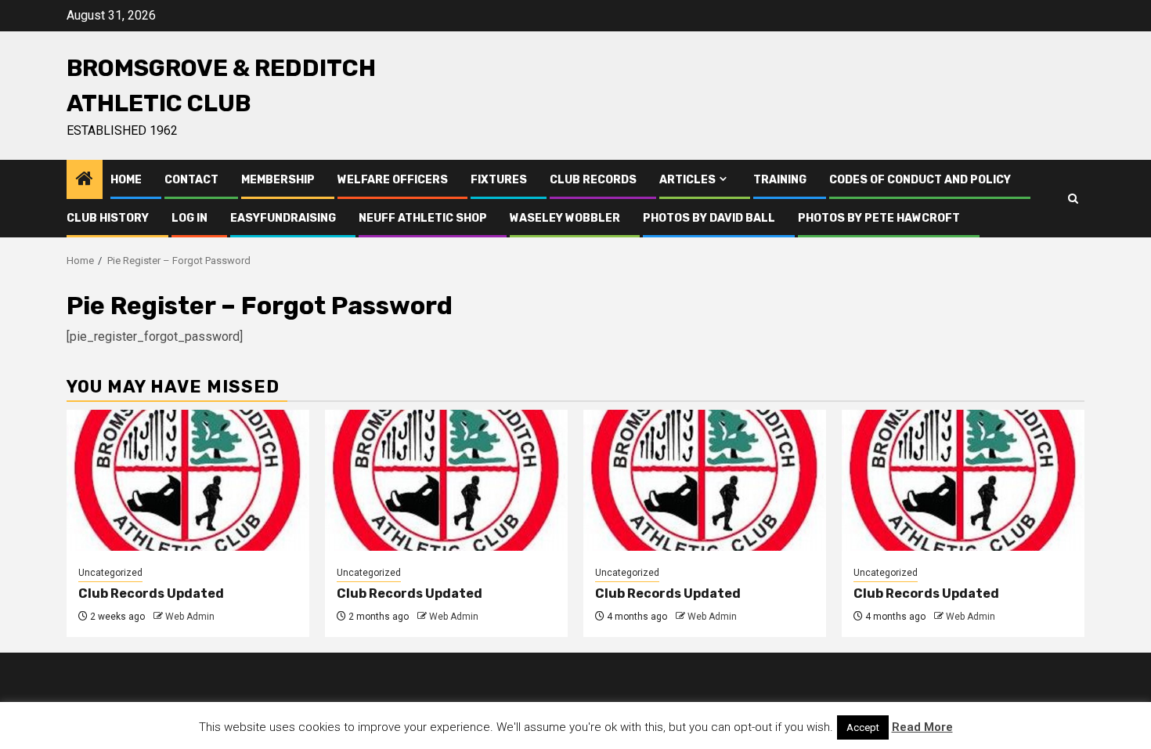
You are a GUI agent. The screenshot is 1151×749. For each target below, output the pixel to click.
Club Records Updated (151, 593)
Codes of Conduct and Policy (920, 179)
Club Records (593, 179)
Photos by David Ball (709, 218)
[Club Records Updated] (188, 480)
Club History (108, 218)
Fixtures (499, 179)
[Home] (84, 180)
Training (779, 179)
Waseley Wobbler (565, 218)
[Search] (1073, 199)
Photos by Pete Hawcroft (879, 218)
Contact (191, 179)
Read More (922, 727)
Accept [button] (862, 727)
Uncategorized (110, 572)
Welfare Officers (392, 179)
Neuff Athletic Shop (423, 218)
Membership (278, 179)
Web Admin (190, 616)
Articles (687, 179)
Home (126, 179)
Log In (189, 218)
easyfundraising (283, 218)
